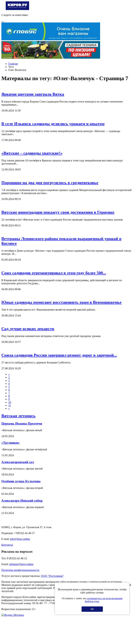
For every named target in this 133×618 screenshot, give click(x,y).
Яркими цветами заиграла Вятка (32, 94)
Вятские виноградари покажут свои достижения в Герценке (57, 212)
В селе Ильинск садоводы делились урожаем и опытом (52, 123)
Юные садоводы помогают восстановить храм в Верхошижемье (61, 302)
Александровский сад (17, 462)
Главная (13, 63)
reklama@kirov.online (21, 564)
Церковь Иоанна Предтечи (21, 423)
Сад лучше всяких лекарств (27, 328)
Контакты (7, 544)
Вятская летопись (18, 416)
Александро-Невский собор (22, 500)
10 (9, 402)
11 (9, 405)
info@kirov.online (20, 538)
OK (92, 609)
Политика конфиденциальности (20, 570)
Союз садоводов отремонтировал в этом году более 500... (53, 273)
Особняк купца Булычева (21, 481)
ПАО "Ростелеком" (52, 575)
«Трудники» (10, 442)
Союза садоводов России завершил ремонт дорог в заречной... (59, 355)
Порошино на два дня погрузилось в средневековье (49, 182)
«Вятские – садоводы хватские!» (31, 153)
